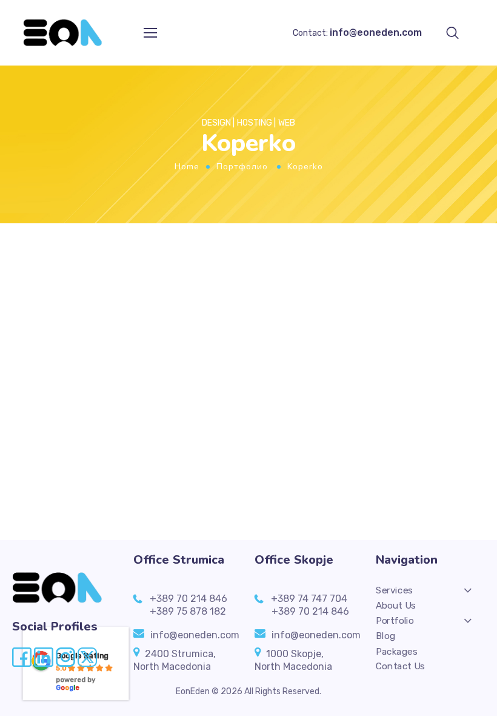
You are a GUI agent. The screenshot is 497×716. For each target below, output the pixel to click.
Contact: (357, 33)
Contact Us (400, 666)
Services (394, 590)
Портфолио (242, 166)
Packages (396, 651)
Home (187, 166)
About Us (396, 605)
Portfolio (395, 620)
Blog (385, 635)
